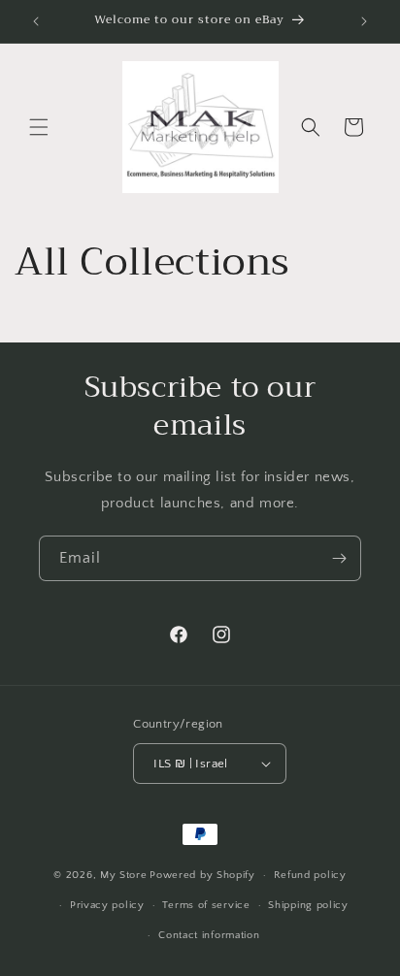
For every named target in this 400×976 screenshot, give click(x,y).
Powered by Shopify (202, 875)
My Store (124, 875)
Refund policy (310, 875)
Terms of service (206, 905)
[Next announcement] (364, 21)
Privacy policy (107, 905)
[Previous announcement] (36, 21)
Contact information (208, 935)
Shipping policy (308, 905)
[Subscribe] (338, 558)
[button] (38, 127)
